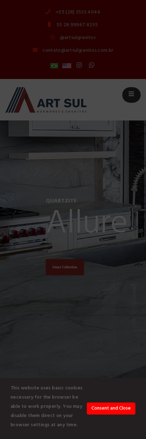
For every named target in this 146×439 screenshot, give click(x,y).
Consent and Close (111, 408)
